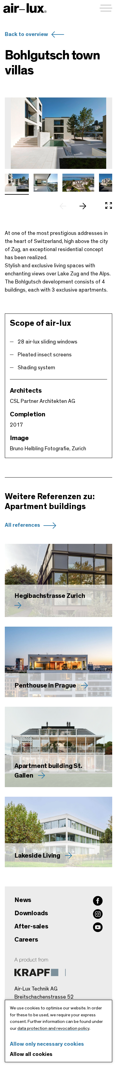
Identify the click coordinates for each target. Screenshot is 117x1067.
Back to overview (26, 34)
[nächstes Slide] (85, 206)
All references (22, 525)
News (22, 900)
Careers (26, 939)
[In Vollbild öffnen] (108, 206)
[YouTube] (98, 927)
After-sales (31, 926)
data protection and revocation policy (53, 1028)
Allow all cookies (31, 1054)
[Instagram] (98, 914)
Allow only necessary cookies (47, 1044)
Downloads (31, 913)
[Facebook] (98, 901)
